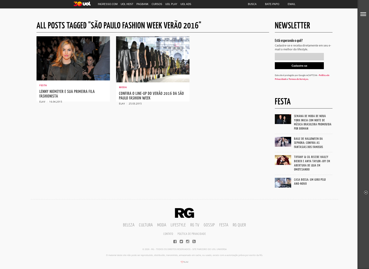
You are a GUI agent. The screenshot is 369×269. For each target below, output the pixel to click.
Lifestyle (178, 225)
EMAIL (291, 4)
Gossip (209, 225)
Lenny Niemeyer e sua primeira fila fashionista (67, 93)
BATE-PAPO (272, 4)
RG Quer (239, 225)
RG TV (194, 225)
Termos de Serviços (298, 79)
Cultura (146, 225)
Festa (223, 225)
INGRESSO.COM (108, 4)
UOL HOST (127, 4)
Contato (168, 234)
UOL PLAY (171, 4)
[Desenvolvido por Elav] (184, 263)
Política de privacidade (192, 234)
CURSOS (157, 4)
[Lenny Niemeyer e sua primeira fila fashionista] (73, 79)
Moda (161, 225)
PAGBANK (142, 4)
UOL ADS (185, 4)
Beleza (129, 225)
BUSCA (252, 4)
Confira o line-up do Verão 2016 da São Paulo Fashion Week (151, 95)
